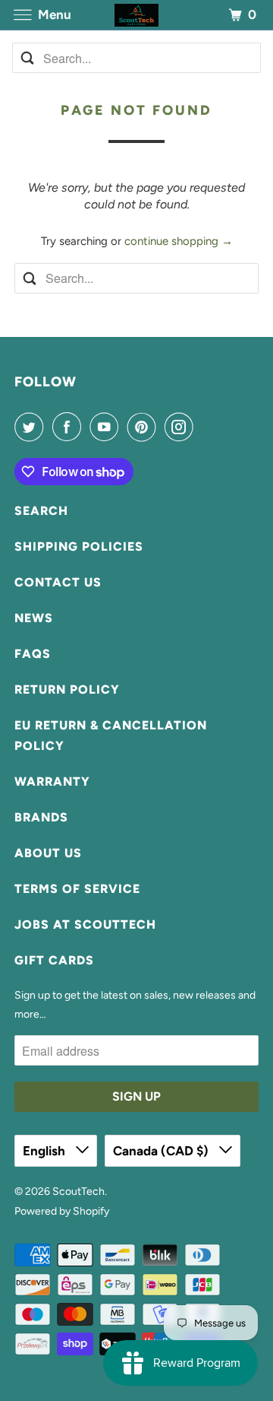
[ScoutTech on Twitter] (31, 426)
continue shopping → (178, 241)
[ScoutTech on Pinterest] (144, 426)
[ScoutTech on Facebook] (69, 426)
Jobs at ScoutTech (85, 924)
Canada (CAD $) (162, 1150)
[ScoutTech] (136, 15)
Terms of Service (77, 889)
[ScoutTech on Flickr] (205, 426)
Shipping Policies (78, 546)
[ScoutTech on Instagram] (182, 426)
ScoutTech (78, 1191)
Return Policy (67, 689)
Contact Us (58, 582)
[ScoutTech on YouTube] (106, 426)
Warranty (52, 781)
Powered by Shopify (61, 1211)
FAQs (32, 653)
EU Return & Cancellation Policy (110, 735)
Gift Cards (54, 960)
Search (41, 511)
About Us (48, 853)
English (45, 1150)
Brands (41, 817)
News (33, 618)
